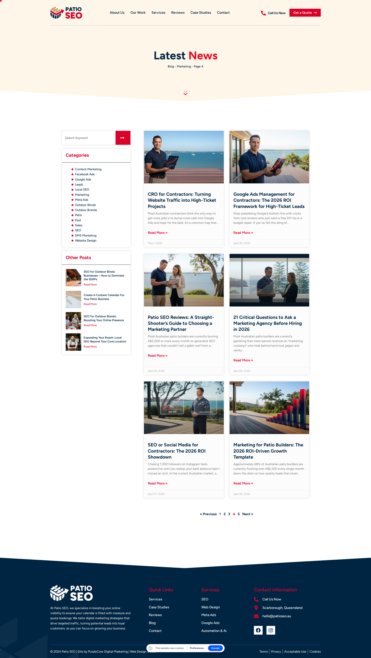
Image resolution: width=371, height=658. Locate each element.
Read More (90, 284)
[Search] (123, 138)
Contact (223, 12)
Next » (247, 514)
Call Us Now (277, 13)
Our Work (138, 12)
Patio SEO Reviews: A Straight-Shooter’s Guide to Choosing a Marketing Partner (181, 323)
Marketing (184, 66)
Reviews (178, 12)
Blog (171, 66)
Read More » (158, 233)
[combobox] (88, 138)
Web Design (138, 651)
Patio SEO (68, 651)
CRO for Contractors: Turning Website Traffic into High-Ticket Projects (182, 200)
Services (158, 12)
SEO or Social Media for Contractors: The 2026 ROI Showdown (177, 451)
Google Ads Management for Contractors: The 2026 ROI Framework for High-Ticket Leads (269, 200)
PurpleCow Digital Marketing (108, 651)
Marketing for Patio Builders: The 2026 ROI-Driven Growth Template (268, 451)
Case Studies (201, 12)
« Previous (208, 514)
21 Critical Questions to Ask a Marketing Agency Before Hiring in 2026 (267, 323)
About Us (117, 12)
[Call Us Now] (263, 13)
